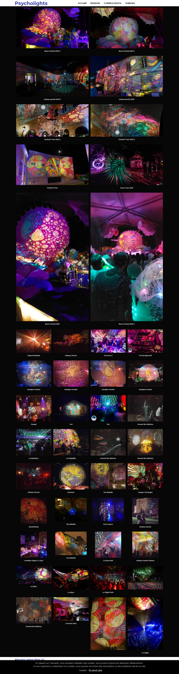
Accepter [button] (83, 670)
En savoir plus (95, 670)
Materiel (95, 3)
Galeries (130, 3)
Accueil (82, 3)
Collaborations (112, 3)
